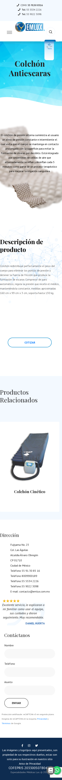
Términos (6, 723)
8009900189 (29, 576)
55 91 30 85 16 (31, 570)
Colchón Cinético (27, 491)
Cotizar (29, 342)
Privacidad (42, 718)
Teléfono (9, 663)
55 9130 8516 (35, 5)
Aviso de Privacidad (30, 763)
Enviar (16, 703)
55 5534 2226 (34, 9)
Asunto (8, 682)
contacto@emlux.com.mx (34, 591)
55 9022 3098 (34, 14)
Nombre (9, 645)
